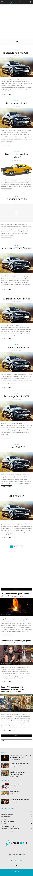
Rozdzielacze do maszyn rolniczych (10, 828)
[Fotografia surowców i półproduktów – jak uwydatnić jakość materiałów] (16, 607)
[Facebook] (16, 865)
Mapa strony (16, 871)
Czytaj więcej (6, 94)
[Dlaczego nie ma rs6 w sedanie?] (16, 169)
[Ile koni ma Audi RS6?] (16, 118)
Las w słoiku (4, 819)
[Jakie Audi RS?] (16, 510)
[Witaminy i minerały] (5, 793)
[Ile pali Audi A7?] (16, 462)
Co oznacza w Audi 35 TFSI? (17, 348)
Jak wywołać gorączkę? (16, 784)
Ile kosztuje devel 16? (16, 199)
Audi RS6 (16, 50)
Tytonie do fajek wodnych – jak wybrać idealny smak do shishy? (19, 764)
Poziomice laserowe (6, 812)
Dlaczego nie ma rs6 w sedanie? (16, 155)
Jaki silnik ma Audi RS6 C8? (16, 299)
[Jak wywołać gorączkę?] (5, 786)
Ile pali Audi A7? (16, 447)
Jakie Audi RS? (16, 496)
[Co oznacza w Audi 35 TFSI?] (16, 362)
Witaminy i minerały (14, 792)
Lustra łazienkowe (5, 816)
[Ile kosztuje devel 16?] (16, 213)
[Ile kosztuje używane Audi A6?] (16, 263)
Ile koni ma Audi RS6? (16, 104)
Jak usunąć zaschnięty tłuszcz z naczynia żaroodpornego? (19, 800)
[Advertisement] (16, 21)
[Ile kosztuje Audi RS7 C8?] (16, 411)
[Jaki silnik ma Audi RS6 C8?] (16, 313)
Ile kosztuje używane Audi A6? (16, 248)
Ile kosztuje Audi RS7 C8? (16, 396)
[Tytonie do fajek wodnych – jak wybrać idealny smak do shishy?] (16, 655)
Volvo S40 (3, 824)
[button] (31, 2)
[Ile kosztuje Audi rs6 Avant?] (16, 67)
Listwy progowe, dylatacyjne (8, 821)
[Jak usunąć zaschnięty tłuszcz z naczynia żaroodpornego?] (5, 801)
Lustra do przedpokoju (7, 814)
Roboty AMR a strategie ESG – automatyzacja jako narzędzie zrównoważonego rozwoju (12, 689)
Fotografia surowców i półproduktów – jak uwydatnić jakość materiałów (20, 756)
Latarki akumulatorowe (7, 831)
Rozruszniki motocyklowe (7, 826)
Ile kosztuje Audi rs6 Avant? (17, 53)
